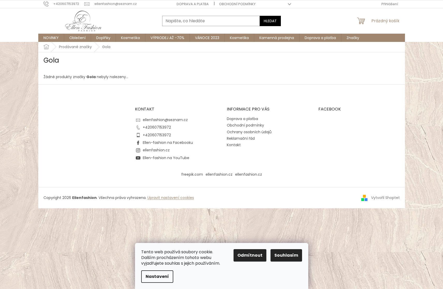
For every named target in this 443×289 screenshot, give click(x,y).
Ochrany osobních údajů (249, 132)
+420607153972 (157, 127)
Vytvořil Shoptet (385, 197)
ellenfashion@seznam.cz (165, 119)
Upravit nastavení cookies (170, 197)
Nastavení (157, 276)
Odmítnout (249, 255)
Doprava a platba (193, 4)
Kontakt (234, 144)
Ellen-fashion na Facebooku (168, 142)
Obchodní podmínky (237, 4)
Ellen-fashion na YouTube (166, 157)
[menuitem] (51, 38)
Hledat (270, 21)
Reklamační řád (241, 138)
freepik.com (192, 174)
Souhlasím (286, 255)
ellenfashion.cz (156, 150)
